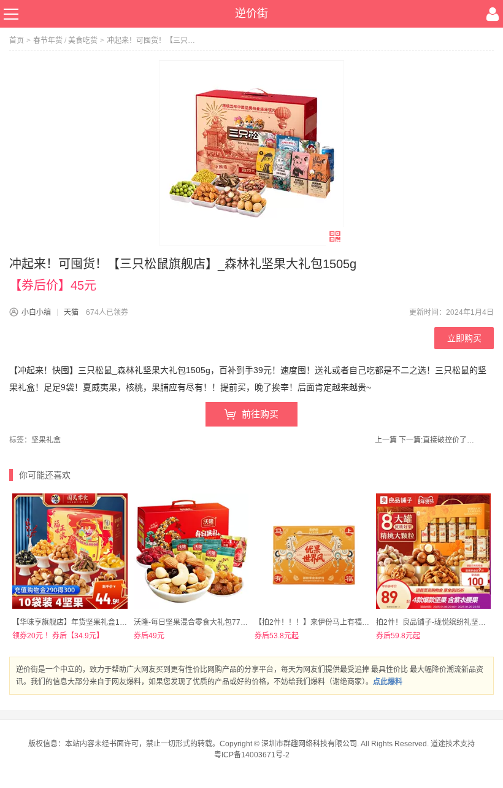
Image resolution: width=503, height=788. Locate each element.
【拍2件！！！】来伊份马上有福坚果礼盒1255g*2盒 (341, 622)
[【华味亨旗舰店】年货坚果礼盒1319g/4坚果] (70, 551)
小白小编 (36, 312)
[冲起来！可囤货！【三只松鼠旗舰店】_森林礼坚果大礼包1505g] (251, 152)
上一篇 (386, 440)
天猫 (71, 312)
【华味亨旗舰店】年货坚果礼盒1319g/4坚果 (85, 622)
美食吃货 (83, 40)
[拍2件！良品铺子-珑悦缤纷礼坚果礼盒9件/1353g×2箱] (433, 551)
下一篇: (438, 440)
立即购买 (464, 338)
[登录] (493, 14)
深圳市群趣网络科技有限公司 (309, 744)
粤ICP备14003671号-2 (252, 755)
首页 (16, 40)
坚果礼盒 (46, 440)
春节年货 (48, 40)
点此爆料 (387, 682)
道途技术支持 (453, 744)
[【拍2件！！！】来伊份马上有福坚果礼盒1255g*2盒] (312, 551)
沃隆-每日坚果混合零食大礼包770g (191, 622)
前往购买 (260, 414)
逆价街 (251, 13)
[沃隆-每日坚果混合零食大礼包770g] (191, 551)
